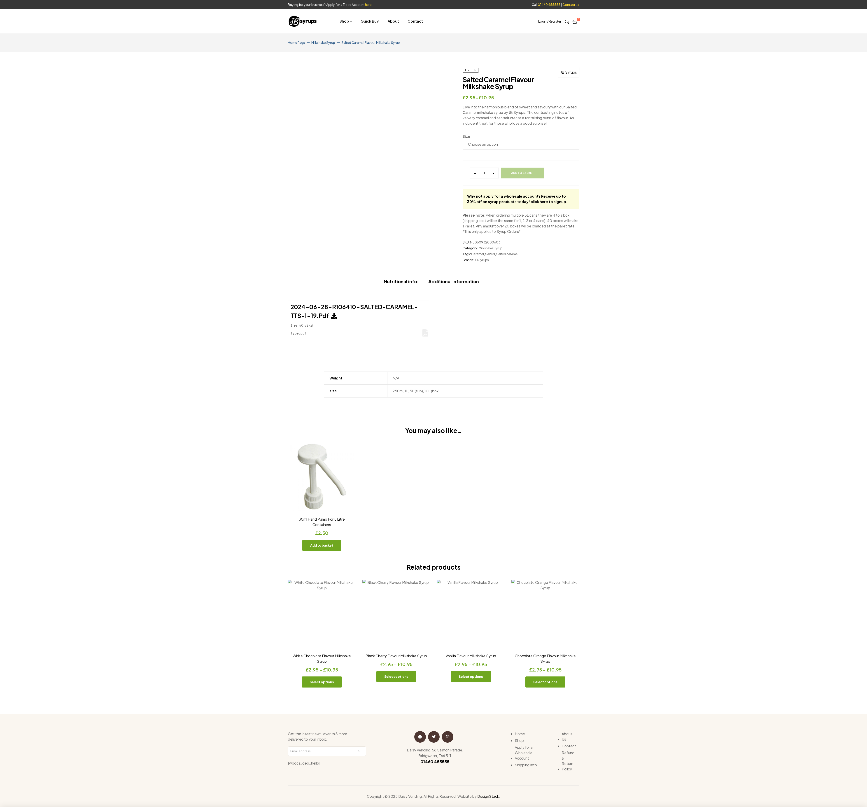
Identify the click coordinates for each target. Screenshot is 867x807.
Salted (490, 254)
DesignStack (488, 796)
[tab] (401, 281)
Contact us (570, 4)
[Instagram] (447, 737)
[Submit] (358, 751)
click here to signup (548, 201)
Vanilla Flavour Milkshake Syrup (471, 655)
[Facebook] (420, 737)
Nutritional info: (401, 281)
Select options (322, 682)
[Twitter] (434, 737)
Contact (415, 21)
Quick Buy (370, 21)
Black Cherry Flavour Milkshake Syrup (396, 655)
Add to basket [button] (321, 545)
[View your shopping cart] (575, 21)
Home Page (296, 42)
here (368, 4)
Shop (344, 21)
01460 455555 (548, 4)
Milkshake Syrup (323, 42)
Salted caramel (507, 254)
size (466, 136)
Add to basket (522, 173)
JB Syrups (568, 72)
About (393, 21)
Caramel (477, 254)
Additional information (453, 281)
